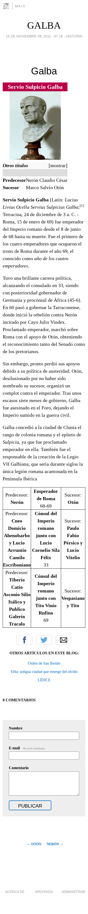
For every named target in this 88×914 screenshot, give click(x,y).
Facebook (24, 640)
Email (63, 640)
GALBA (44, 25)
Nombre (15, 728)
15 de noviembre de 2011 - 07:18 (34, 36)
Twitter (44, 640)
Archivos (44, 892)
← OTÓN (34, 844)
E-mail (27, 748)
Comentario (19, 768)
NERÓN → (55, 844)
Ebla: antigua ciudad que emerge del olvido (44, 672)
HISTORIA (74, 36)
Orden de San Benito (44, 663)
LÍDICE (44, 680)
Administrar (73, 892)
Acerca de (14, 892)
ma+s (20, 6)
